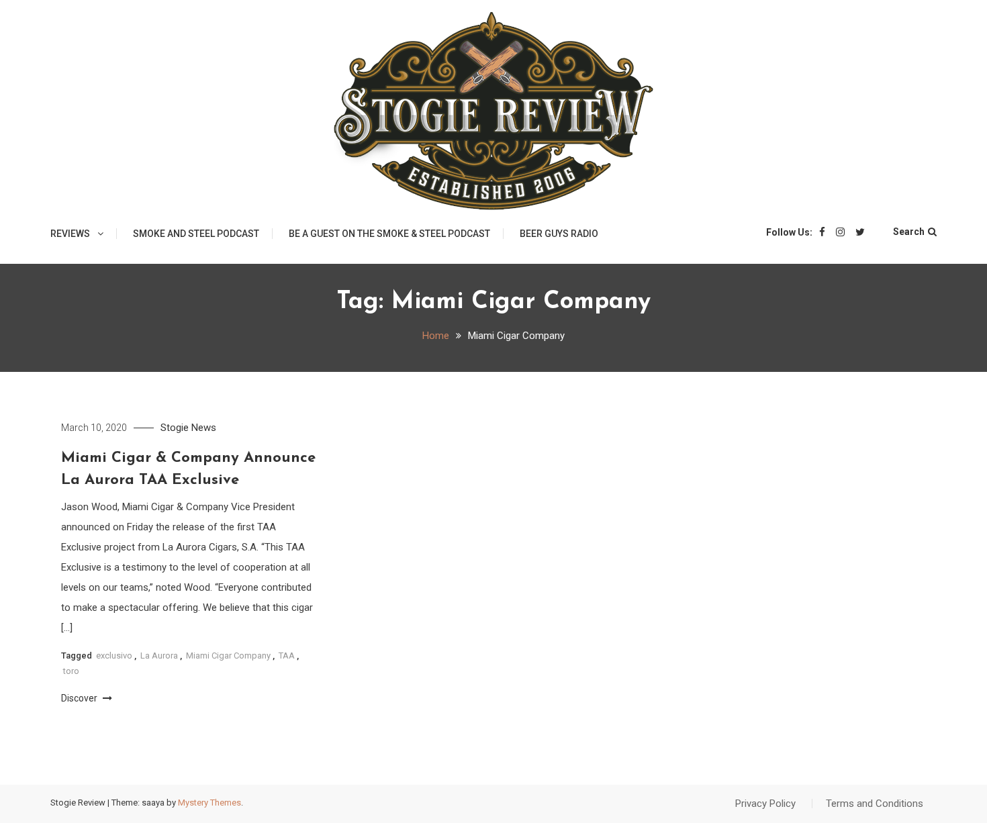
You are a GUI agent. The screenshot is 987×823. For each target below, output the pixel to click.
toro (71, 671)
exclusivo (114, 655)
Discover (80, 698)
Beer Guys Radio (559, 233)
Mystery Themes (209, 802)
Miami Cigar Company (228, 655)
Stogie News (188, 428)
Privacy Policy (765, 803)
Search (909, 231)
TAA (287, 655)
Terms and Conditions (874, 803)
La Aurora (159, 655)
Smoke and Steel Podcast (196, 233)
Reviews (70, 233)
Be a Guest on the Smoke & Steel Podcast (389, 233)
